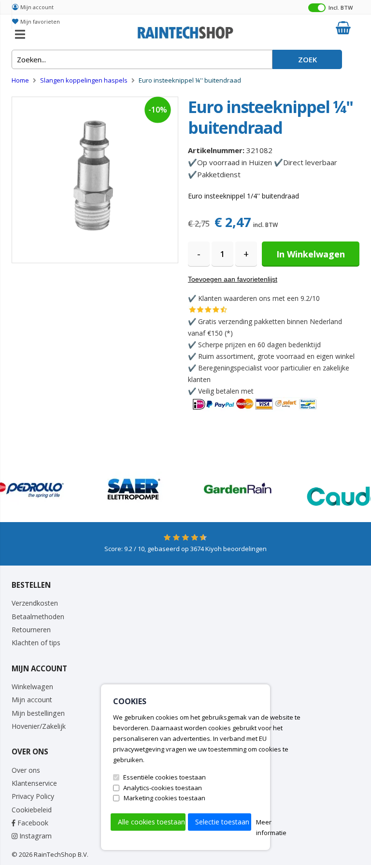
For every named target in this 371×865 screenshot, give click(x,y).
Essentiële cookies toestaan (164, 777)
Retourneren (31, 629)
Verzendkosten (35, 603)
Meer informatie (271, 827)
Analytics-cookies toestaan (162, 787)
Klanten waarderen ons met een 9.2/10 (259, 298)
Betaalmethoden (38, 616)
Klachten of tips (36, 642)
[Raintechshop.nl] (185, 31)
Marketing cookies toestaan (164, 798)
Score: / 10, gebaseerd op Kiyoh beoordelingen (185, 548)
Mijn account (37, 7)
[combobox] (142, 59)
